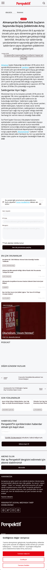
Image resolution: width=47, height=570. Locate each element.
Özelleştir (23, 559)
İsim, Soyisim (6, 211)
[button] (3, 3)
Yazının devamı (7, 497)
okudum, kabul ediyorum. (24, 437)
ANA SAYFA (9, 12)
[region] (23, 552)
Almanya (23, 19)
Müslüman (20, 12)
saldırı (23, 58)
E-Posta (4, 218)
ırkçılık (27, 56)
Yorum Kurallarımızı (23, 202)
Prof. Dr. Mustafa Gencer (11, 337)
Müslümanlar (37, 56)
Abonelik (21, 468)
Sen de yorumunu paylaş (21, 247)
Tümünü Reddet (23, 565)
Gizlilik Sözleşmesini (13, 437)
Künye (3, 534)
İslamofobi (17, 56)
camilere (25, 67)
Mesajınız (5, 225)
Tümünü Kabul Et (23, 554)
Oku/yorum (7, 305)
